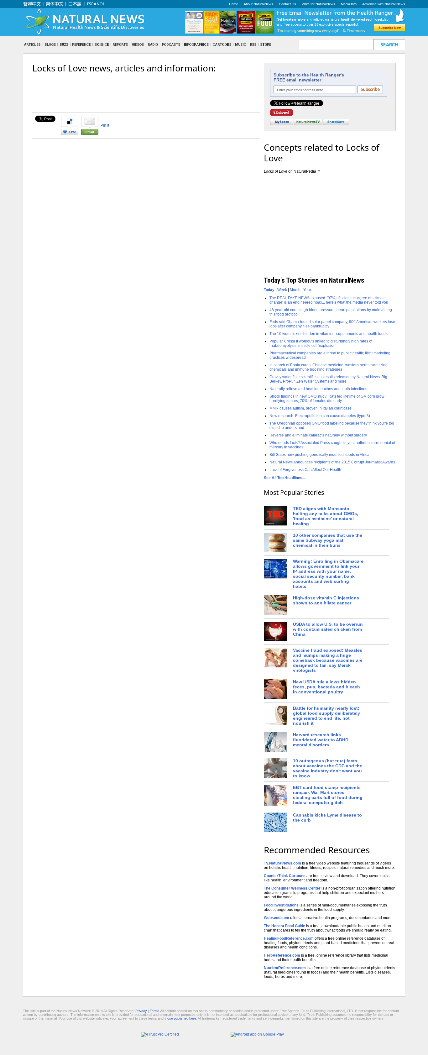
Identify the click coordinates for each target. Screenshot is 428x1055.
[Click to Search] (389, 44)
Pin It (105, 125)
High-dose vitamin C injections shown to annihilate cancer (326, 600)
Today (269, 290)
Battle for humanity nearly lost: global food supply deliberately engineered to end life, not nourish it (326, 716)
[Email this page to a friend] (89, 134)
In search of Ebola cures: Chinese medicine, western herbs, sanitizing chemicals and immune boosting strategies (328, 367)
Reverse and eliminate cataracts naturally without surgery (318, 435)
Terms (154, 1011)
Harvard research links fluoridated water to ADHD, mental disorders (321, 739)
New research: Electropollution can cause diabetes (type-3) (319, 416)
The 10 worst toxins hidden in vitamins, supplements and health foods (328, 334)
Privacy (141, 1011)
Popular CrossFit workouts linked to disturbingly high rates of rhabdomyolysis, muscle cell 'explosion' (320, 343)
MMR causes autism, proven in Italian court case (310, 408)
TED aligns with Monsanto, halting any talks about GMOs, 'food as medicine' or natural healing (325, 516)
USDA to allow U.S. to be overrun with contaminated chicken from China (328, 629)
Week (282, 290)
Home (233, 4)
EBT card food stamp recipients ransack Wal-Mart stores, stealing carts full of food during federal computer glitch (328, 795)
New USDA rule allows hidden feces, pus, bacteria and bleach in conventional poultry (326, 686)
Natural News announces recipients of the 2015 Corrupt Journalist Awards (332, 462)
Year (307, 290)
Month (295, 290)
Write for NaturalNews (318, 4)
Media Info (349, 4)
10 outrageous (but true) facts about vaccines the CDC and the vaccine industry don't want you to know (327, 768)
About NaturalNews (258, 4)
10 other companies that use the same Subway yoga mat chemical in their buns (327, 540)
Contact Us (287, 4)
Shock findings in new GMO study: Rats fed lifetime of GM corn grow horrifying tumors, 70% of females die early (326, 398)
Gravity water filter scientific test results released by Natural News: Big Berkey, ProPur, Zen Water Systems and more (328, 379)
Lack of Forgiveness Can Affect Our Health (305, 469)
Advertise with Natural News (383, 4)
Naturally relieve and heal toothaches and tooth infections (318, 389)
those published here (180, 1018)
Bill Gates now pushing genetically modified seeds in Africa (319, 454)
